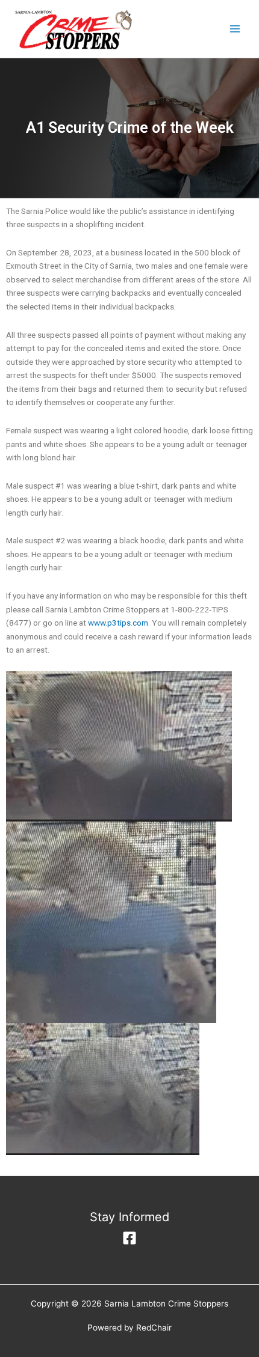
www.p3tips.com (118, 622)
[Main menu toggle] (235, 29)
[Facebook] (129, 1238)
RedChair (154, 1327)
